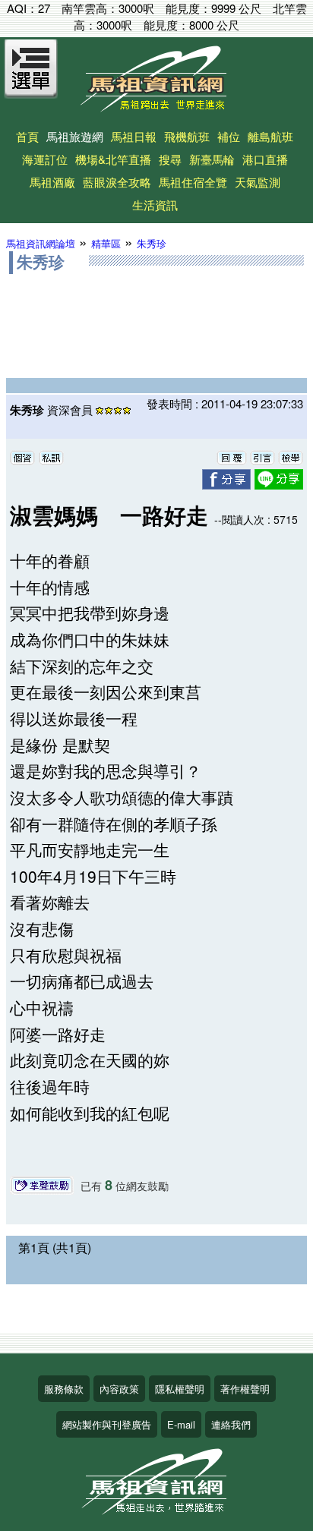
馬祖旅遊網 (74, 136)
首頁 (27, 136)
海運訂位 (45, 159)
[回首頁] (156, 106)
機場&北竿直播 (113, 159)
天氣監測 (257, 182)
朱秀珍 (151, 243)
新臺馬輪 (212, 159)
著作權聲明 (245, 1388)
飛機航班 (187, 136)
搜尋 (170, 159)
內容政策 (119, 1388)
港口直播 (265, 159)
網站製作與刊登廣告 (106, 1424)
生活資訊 (155, 205)
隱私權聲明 (179, 1388)
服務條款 (64, 1388)
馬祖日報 (133, 136)
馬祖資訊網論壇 (40, 243)
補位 (228, 136)
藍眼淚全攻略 (117, 182)
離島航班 (270, 136)
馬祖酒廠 (52, 182)
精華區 (106, 243)
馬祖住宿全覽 (193, 182)
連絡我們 (231, 1424)
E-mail (181, 1424)
